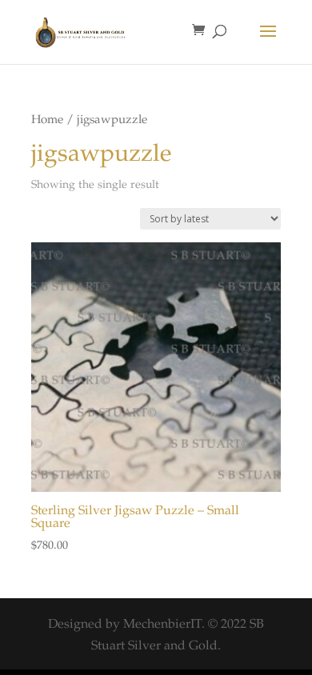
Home (47, 120)
